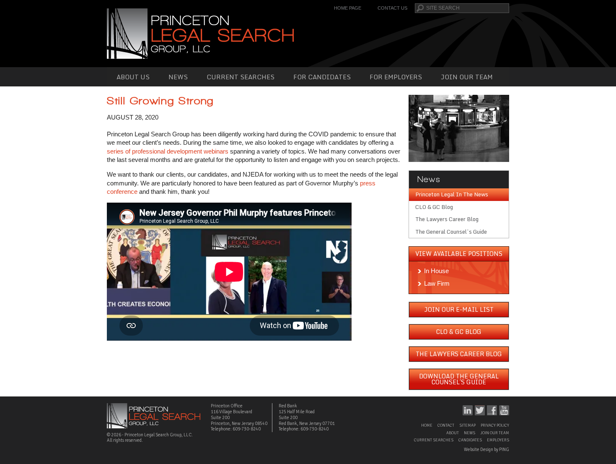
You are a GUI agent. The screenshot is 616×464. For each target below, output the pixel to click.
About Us (133, 77)
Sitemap (467, 425)
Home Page (347, 7)
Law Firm (437, 283)
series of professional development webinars (167, 151)
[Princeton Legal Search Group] (200, 32)
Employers (498, 440)
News (178, 77)
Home (426, 425)
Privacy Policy (495, 425)
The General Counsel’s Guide (451, 231)
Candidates (470, 440)
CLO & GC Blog (434, 206)
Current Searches (240, 77)
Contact (445, 425)
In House (436, 270)
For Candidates (322, 77)
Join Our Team (467, 77)
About (452, 432)
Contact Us (392, 7)
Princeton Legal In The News (451, 194)
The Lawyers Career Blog (447, 219)
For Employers (396, 77)
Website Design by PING (486, 449)
